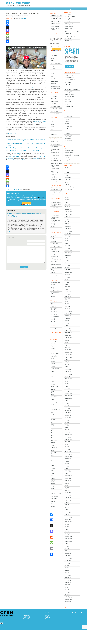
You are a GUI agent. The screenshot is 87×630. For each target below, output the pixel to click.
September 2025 (68, 214)
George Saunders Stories (56, 163)
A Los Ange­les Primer (35, 155)
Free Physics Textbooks (56, 202)
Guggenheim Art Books (56, 259)
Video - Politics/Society (56, 495)
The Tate (53, 244)
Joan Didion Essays (55, 168)
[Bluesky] (26, 21)
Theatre (52, 485)
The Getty (53, 238)
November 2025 (68, 211)
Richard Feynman (68, 18)
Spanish (52, 132)
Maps (52, 432)
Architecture (53, 348)
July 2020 (67, 320)
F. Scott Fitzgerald (69, 116)
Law (52, 422)
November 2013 (68, 456)
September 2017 (68, 378)
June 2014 (67, 444)
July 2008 (67, 565)
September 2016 (68, 398)
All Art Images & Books (56, 235)
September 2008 (68, 562)
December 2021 (68, 291)
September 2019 (68, 337)
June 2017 (67, 383)
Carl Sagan (67, 21)
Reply (8, 231)
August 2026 (67, 196)
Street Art (53, 269)
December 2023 (68, 250)
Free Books (53, 214)
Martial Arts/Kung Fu (55, 101)
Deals (52, 378)
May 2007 (67, 589)
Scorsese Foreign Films (70, 187)
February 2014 (68, 451)
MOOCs (52, 439)
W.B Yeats (67, 98)
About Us (25, 614)
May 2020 (67, 323)
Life (51, 427)
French (52, 126)
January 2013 (67, 473)
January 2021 (67, 310)
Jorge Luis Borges (68, 24)
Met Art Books (54, 261)
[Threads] (26, 27)
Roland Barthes (68, 35)
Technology (53, 480)
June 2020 (67, 322)
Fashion (52, 391)
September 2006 (68, 603)
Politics (52, 460)
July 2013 (67, 463)
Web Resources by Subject (55, 218)
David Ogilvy (53, 318)
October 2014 (68, 437)
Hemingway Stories (55, 152)
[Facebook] (26, 24)
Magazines (53, 430)
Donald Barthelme (69, 130)
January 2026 (67, 208)
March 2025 (67, 225)
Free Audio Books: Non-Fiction (56, 193)
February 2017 (68, 390)
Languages (47, 617)
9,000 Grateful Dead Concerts (55, 293)
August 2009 (67, 543)
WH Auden (67, 148)
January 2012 (67, 494)
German (52, 127)
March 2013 (67, 470)
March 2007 (67, 592)
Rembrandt (53, 272)
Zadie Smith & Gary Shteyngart (72, 155)
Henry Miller (67, 123)
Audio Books (54, 356)
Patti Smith (67, 119)
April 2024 (67, 243)
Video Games (54, 498)
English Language (55, 386)
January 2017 (67, 391)
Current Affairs (54, 373)
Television (53, 483)
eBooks (47, 620)
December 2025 (68, 209)
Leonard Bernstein (69, 26)
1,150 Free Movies (55, 20)
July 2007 (67, 586)
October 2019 (68, 335)
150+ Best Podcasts (55, 23)
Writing (52, 503)
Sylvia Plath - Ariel (69, 75)
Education (53, 384)
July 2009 (67, 545)
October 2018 (68, 356)
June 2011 (67, 506)
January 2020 (67, 330)
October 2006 (68, 601)
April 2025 (67, 223)
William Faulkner (68, 91)
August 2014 (67, 441)
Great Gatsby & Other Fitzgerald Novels (55, 154)
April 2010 (67, 529)
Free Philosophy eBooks (56, 143)
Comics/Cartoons (55, 368)
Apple (52, 345)
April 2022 (67, 284)
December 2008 (68, 557)
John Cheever (68, 104)
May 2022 (67, 282)
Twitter (52, 488)
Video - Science (54, 496)
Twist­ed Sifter (12, 133)
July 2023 (67, 259)
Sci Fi (52, 472)
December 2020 (68, 311)
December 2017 (68, 373)
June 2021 (67, 301)
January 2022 (67, 289)
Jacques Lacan (68, 33)
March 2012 (67, 490)
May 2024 (67, 242)
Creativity (53, 371)
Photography (54, 453)
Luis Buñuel (67, 182)
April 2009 (67, 550)
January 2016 (67, 412)
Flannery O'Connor (69, 92)
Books (52, 360)
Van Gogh (53, 274)
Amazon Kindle (54, 341)
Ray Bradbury (54, 308)
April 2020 (67, 325)
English (52, 124)
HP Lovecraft (53, 157)
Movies (46, 616)
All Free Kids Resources (56, 228)
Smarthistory (53, 270)
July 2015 (67, 422)
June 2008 (67, 567)
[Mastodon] (26, 30)
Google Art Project (55, 254)
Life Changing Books (55, 181)
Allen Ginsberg (68, 118)
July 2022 (67, 279)
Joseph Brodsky (68, 126)
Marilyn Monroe (68, 138)
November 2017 (68, 374)
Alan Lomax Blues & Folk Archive (56, 295)
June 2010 (67, 526)
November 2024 (68, 231)
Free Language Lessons (56, 220)
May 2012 (67, 487)
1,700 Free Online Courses (56, 15)
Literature (53, 75)
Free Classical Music (55, 288)
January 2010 (67, 534)
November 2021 (68, 293)
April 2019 (67, 345)
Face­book (24, 159)
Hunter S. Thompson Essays (55, 166)
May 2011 (67, 507)
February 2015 (68, 431)
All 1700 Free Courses (55, 88)
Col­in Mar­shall (17, 153)
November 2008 (68, 558)
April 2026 (67, 202)
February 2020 (68, 328)
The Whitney (53, 248)
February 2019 (68, 349)
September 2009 (68, 541)
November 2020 (68, 313)
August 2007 (67, 584)
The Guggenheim (54, 243)
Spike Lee (67, 157)
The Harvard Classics (55, 144)
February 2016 (68, 410)
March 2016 (67, 408)
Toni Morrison (54, 313)
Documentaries (54, 100)
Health (52, 406)
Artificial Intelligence (55, 353)
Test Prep (53, 226)
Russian (52, 131)
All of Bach (53, 284)
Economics (53, 68)
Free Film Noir (54, 96)
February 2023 (68, 267)
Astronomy (53, 56)
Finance (52, 394)
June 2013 (67, 465)
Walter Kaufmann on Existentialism (72, 31)
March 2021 (67, 306)
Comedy (53, 366)
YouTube (53, 506)
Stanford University (55, 251)
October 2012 (68, 478)
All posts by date (54, 328)
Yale (52, 504)
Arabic (52, 121)
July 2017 (67, 381)
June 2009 (67, 546)
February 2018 (68, 369)
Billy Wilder (53, 321)
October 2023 (68, 253)
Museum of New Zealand (56, 267)
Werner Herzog (68, 177)
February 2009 (68, 553)
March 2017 (67, 388)
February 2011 (68, 512)
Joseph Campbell (68, 19)
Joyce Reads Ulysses (69, 77)
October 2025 (68, 213)
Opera (52, 450)
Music (52, 444)
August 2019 (67, 339)
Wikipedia (53, 501)
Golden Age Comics (55, 177)
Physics (52, 80)
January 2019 (67, 351)
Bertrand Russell (68, 40)
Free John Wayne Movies (56, 108)
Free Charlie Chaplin (55, 106)
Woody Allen (67, 179)
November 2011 (68, 497)
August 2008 (67, 563)
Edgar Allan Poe (54, 158)
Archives (53, 350)
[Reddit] (26, 33)
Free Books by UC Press (56, 179)
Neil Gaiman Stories (55, 147)
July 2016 (67, 402)
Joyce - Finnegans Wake (70, 79)
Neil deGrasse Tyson (69, 113)
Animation (53, 343)
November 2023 (68, 252)
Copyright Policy (27, 616)
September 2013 (68, 460)
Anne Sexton (67, 103)
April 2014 (67, 448)
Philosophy (53, 78)
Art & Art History (54, 55)
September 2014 (68, 439)
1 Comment (23, 18)
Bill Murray (67, 86)
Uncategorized (54, 491)
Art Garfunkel (68, 136)
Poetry (52, 458)
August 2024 (67, 236)
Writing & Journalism (55, 86)
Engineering (53, 70)
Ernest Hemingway (69, 114)
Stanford (53, 478)
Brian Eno (67, 121)
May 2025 (67, 221)
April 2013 (67, 468)
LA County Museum (55, 249)
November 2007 (68, 579)
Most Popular (54, 440)
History (52, 73)
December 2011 (68, 495)
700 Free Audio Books (55, 187)
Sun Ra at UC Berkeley (70, 16)
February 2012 (68, 492)
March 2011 (67, 511)
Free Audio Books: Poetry (56, 191)
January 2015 (67, 432)
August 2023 (67, 257)
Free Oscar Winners (55, 113)
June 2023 (67, 260)
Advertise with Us (27, 615)
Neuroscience (54, 447)
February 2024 (68, 247)
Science (52, 473)
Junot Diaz (67, 160)
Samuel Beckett (68, 135)
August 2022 (67, 277)
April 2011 (67, 509)
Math (52, 76)
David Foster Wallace (69, 106)
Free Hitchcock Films (55, 105)
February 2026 (68, 206)
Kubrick (66, 167)
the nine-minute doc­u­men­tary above (25, 88)
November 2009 (68, 538)
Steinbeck (53, 319)
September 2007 (68, 582)
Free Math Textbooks (55, 207)
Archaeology (54, 346)
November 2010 (68, 517)
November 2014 (68, 436)
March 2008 (67, 572)
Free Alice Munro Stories (56, 160)
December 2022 (68, 271)
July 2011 (67, 504)
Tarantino (67, 170)
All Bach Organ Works (55, 282)
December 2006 (68, 597)
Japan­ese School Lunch (40, 121)
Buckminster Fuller (69, 30)
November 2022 (68, 272)
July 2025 (67, 218)
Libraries (53, 425)
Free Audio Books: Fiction (56, 189)
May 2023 (67, 262)
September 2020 (68, 316)
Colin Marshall (11, 189)
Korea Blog (36, 158)
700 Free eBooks (54, 141)
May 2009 (67, 548)
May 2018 (67, 364)
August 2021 (67, 298)
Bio (24, 620)
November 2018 (68, 354)
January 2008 (67, 575)
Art (51, 351)
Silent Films (53, 98)
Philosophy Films (68, 189)
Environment (53, 71)
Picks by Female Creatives (70, 142)
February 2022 (68, 288)
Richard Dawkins (68, 28)
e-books (53, 381)
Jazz (52, 416)
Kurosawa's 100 (68, 169)
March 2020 (67, 327)
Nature (52, 445)
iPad (52, 412)
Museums (53, 442)
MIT (51, 437)
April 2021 (67, 305)
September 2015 (68, 419)
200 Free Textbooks (55, 26)
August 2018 (67, 359)
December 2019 (68, 332)
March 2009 (67, 551)
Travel (52, 486)
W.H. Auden (67, 128)
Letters (52, 424)
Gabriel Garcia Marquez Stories (56, 170)
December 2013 (68, 454)
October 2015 (68, 417)
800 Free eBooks (54, 25)
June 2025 (67, 219)
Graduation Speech (55, 402)
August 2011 (67, 502)
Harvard (53, 404)
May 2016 (67, 405)
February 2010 (68, 533)
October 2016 (68, 397)
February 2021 (68, 308)
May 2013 (67, 466)
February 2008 (68, 574)
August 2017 (67, 379)
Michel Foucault (68, 14)
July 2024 (67, 238)
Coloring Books (54, 275)
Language (53, 419)
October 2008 (68, 560)
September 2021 (68, 296)
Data (52, 376)
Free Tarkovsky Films (55, 109)
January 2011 (67, 514)
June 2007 (67, 587)
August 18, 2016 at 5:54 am (14, 216)
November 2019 (68, 334)
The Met (52, 236)
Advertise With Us (69, 66)
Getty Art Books (54, 263)
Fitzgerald (53, 304)
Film (52, 392)
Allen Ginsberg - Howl (69, 96)
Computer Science (55, 65)
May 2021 (67, 303)
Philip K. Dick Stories (55, 146)
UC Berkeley (53, 490)
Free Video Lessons (55, 215)
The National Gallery (55, 246)
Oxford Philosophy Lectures (71, 42)
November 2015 (68, 415)
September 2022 (68, 276)
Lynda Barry (67, 159)
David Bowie (67, 133)
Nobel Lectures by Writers (70, 36)
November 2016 (68, 395)
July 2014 (67, 442)
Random (53, 468)
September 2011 (68, 500)
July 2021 (67, 299)
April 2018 (67, 366)
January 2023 (67, 269)
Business (52, 60)
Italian (52, 129)
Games (52, 397)
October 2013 (68, 458)
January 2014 (67, 453)
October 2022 (68, 274)
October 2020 (68, 315)
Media (52, 435)
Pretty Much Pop (54, 462)
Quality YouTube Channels (54, 222)
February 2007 (68, 594)
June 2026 (67, 199)
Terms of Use (26, 619)
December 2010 (68, 516)
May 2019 (67, 344)
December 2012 (68, 475)
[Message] (26, 35)
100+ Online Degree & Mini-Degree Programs (56, 17)
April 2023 (67, 264)
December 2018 (68, 352)
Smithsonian (53, 241)
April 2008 (67, 570)
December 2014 (68, 434)
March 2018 (67, 368)
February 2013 (68, 471)
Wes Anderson (68, 181)
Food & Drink (54, 396)
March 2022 (67, 286)
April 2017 (67, 386)
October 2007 (68, 580)
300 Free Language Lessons (55, 29)
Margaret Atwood (55, 316)
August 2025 (67, 216)
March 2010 (67, 531)
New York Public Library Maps (56, 265)
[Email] (26, 38)
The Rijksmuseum (54, 240)
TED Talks (53, 481)
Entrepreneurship (54, 388)
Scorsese (67, 172)
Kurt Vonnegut (54, 311)
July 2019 (67, 340)
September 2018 (68, 357)
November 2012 (68, 477)
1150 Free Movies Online (56, 95)
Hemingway (53, 303)
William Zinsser (54, 309)
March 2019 (67, 347)
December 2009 (68, 536)
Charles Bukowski (68, 84)
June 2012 (67, 485)
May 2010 (67, 528)
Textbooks (47, 619)
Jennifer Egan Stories (55, 162)
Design (52, 379)
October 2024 (68, 233)
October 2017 (68, 376)
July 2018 (67, 361)
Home (24, 612)
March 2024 (67, 245)
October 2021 (68, 294)
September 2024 (68, 235)
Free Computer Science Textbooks (56, 205)
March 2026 (67, 204)
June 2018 (67, 362)
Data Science (53, 66)
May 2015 (67, 425)
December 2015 (68, 414)
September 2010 (68, 521)
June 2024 (67, 240)
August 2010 (67, 523)
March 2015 (67, 429)
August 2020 (67, 318)
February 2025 (68, 226)
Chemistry (53, 61)
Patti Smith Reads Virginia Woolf (72, 81)
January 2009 (67, 555)
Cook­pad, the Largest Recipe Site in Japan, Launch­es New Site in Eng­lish (25, 147)
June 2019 (67, 342)
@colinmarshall (15, 159)
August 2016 (67, 400)
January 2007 (67, 596)
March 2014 (67, 449)
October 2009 (68, 540)
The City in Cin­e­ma (14, 156)
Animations (53, 103)
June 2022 (67, 281)
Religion (52, 84)
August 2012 (67, 482)
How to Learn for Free (56, 409)
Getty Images (54, 258)
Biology (52, 58)
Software (53, 475)
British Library (54, 253)
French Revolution (55, 256)
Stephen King (53, 174)
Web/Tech (53, 500)
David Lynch (67, 175)
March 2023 (67, 265)
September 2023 (68, 255)
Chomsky (53, 176)
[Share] (26, 41)
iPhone (52, 414)
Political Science (54, 81)
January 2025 (67, 228)
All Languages (54, 134)
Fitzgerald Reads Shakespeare (71, 89)
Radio (52, 467)
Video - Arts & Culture (56, 493)
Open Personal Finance (56, 335)
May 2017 (67, 385)
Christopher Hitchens (69, 125)
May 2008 (67, 569)
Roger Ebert (67, 184)
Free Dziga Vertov (55, 111)
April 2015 (67, 427)
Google (52, 401)
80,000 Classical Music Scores (55, 286)
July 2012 (67, 483)
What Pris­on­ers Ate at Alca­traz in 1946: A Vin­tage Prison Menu (22, 150)
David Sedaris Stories (55, 172)
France (13, 82)
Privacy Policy (26, 617)
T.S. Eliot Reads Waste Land (71, 74)
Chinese (52, 122)
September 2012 (68, 480)
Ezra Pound (67, 99)
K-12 (52, 417)
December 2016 (68, 393)
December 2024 (68, 230)
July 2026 (67, 197)
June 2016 (67, 403)
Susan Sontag (68, 186)
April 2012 (67, 488)
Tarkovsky (67, 174)
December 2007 (68, 577)
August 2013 (67, 461)
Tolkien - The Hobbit (69, 94)
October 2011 (68, 499)
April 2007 (67, 591)
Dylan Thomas (68, 101)
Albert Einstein (68, 82)
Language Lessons (55, 420)
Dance (52, 374)
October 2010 (68, 519)
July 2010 (67, 524)
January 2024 (67, 248)
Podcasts (53, 457)
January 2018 (67, 371)
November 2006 (68, 599)
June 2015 (67, 424)
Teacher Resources (55, 224)
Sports (52, 476)
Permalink (18, 189)
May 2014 (67, 446)
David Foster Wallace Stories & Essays (55, 150)
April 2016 (67, 407)
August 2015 (67, 420)
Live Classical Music (55, 290)
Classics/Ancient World (56, 63)
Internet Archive (54, 411)
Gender (52, 399)
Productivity (53, 463)
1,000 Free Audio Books (56, 21)
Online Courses (54, 448)
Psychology (53, 83)
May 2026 (67, 201)
